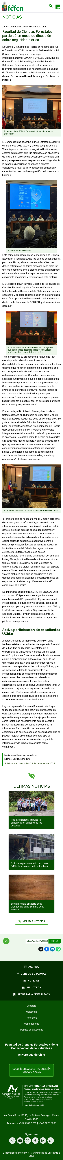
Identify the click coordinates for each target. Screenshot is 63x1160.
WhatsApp (58, 949)
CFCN (31, 1155)
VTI (29, 1152)
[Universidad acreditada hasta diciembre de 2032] (31, 1095)
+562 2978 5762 (28, 1123)
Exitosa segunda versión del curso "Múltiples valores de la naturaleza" (29, 865)
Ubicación (31, 1011)
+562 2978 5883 (47, 1123)
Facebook (46, 949)
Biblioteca (33, 987)
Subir (6, 941)
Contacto (31, 1005)
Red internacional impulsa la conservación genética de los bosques (26, 822)
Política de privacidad (31, 1029)
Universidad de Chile (43, 1152)
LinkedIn (52, 949)
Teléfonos (31, 1017)
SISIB (23, 1152)
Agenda (33, 966)
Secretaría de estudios (33, 994)
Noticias (12, 17)
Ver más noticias (34, 921)
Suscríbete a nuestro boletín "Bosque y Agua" (31, 1070)
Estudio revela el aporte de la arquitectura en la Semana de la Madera (27, 906)
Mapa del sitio (31, 1023)
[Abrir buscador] (50, 6)
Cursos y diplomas (33, 973)
